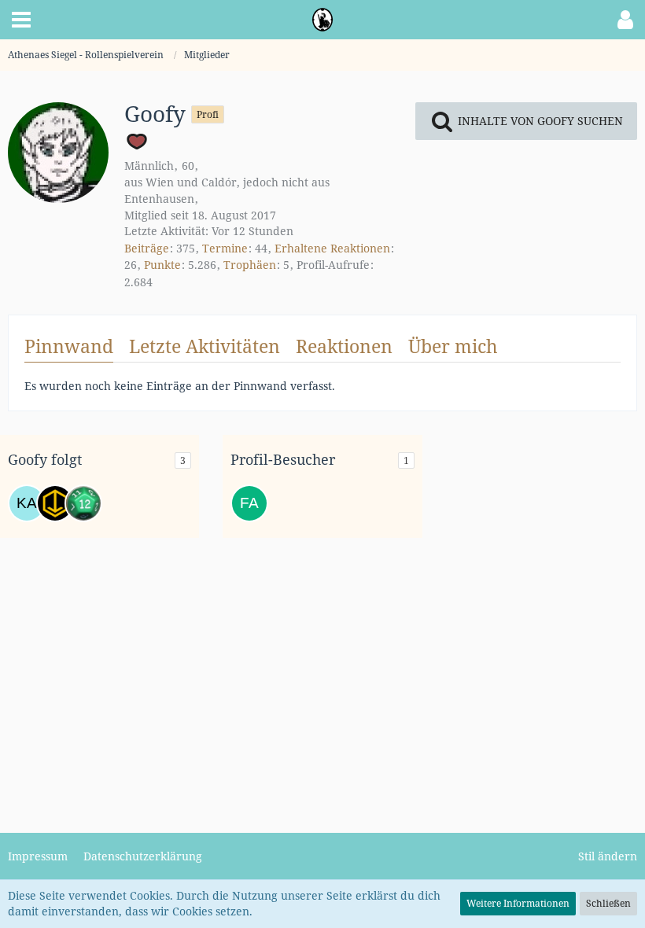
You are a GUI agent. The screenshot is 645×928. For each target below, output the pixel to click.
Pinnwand (68, 346)
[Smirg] (83, 503)
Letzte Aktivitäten (204, 346)
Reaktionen (344, 346)
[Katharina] (27, 503)
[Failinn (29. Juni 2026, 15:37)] (249, 503)
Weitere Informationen (517, 903)
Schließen (608, 903)
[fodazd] (55, 503)
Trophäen (249, 264)
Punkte (162, 264)
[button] (21, 19)
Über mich (453, 346)
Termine (225, 248)
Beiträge (146, 248)
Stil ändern (607, 856)
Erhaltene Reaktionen (332, 248)
